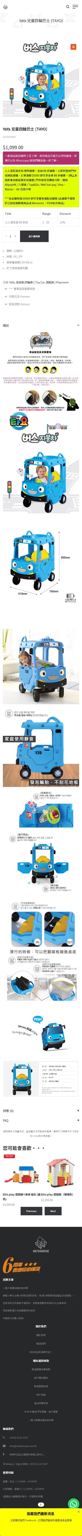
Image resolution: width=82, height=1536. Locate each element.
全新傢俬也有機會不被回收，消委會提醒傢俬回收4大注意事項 (34, 1303)
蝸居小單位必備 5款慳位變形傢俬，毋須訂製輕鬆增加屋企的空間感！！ (39, 1295)
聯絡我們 (41, 1343)
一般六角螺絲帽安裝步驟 (15, 1288)
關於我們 (41, 1335)
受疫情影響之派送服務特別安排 (19, 1310)
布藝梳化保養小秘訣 (13, 1318)
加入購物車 (34, 236)
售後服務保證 (41, 1386)
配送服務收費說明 (41, 1369)
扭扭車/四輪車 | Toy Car (30, 282)
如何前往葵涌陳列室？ (41, 1352)
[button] (73, 1504)
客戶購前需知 (41, 1377)
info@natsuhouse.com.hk (23, 1446)
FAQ (5, 1120)
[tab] (41, 289)
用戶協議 (41, 1394)
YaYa (12, 282)
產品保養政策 (41, 1403)
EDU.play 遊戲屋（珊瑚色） (20, 1194)
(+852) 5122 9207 (19, 1437)
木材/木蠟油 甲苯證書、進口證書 (41, 1411)
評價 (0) (8, 1110)
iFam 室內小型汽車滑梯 (55, 1194)
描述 (6, 325)
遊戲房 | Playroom (57, 282)
